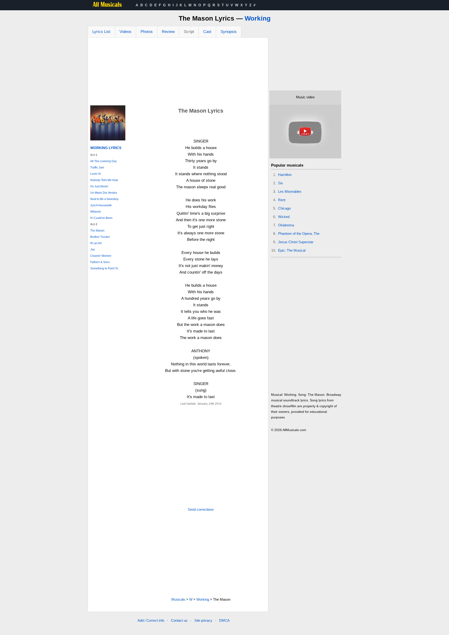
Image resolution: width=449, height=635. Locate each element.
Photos (147, 31)
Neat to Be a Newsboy (104, 199)
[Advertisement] (178, 72)
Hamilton (285, 175)
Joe (92, 249)
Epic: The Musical (291, 250)
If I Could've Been (101, 218)
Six (280, 183)
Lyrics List (101, 31)
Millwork (95, 211)
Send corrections (201, 509)
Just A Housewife (101, 205)
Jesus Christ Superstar (295, 242)
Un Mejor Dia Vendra (103, 192)
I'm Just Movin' (99, 186)
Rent (281, 200)
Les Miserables (289, 191)
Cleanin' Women (100, 255)
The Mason (97, 230)
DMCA (224, 620)
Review (168, 31)
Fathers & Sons (100, 262)
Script (189, 31)
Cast (207, 31)
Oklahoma (286, 225)
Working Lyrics (105, 148)
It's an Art (95, 243)
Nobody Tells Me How (104, 180)
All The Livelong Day (103, 161)
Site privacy (203, 620)
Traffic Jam (97, 167)
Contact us (179, 620)
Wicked (284, 217)
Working (258, 18)
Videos (125, 31)
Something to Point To (104, 268)
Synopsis (229, 31)
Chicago (284, 208)
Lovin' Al (95, 173)
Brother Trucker (100, 237)
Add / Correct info (151, 620)
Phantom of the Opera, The (298, 233)
